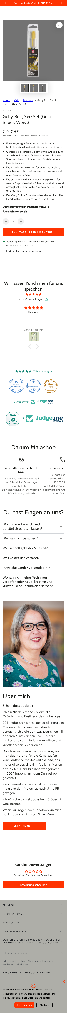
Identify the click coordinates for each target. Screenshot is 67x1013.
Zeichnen (28, 100)
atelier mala (52, 723)
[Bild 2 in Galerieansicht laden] (34, 88)
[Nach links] (6, 3)
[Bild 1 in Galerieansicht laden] (25, 88)
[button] (30, 346)
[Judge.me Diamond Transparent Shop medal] (33, 386)
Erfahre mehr (24, 825)
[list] (33, 478)
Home (6, 100)
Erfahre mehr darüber (39, 997)
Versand (16, 135)
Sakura (7, 110)
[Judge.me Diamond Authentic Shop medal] (16, 386)
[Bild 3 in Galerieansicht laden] (42, 88)
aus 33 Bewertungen (31, 299)
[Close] (64, 981)
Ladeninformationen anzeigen (24, 250)
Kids (16, 100)
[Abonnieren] (62, 953)
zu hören (48, 814)
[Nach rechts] (61, 3)
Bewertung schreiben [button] (33, 885)
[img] (33, 294)
